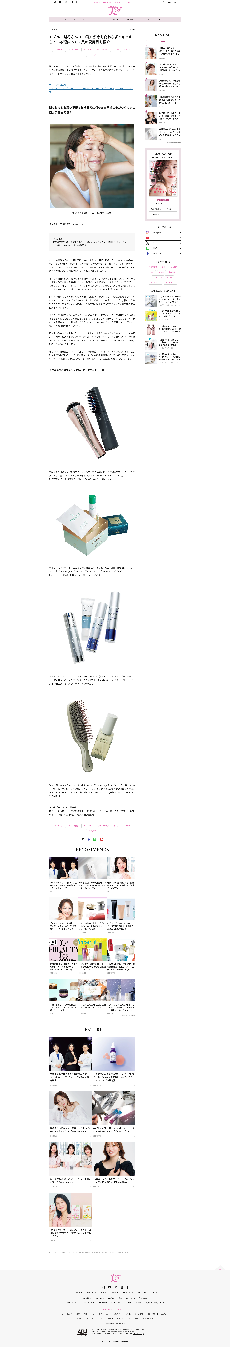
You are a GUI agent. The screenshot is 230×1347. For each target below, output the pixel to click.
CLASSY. (69, 1314)
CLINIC (161, 20)
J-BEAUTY (96, 2)
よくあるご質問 (88, 1302)
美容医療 (111, 1298)
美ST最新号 (107, 2)
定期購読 (156, 214)
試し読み (170, 209)
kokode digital (148, 1318)
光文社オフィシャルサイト (155, 1302)
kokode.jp (107, 1318)
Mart (93, 1314)
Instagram (157, 233)
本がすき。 (96, 1318)
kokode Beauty (120, 1318)
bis (107, 1314)
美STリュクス (133, 2)
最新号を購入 (156, 209)
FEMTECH (130, 20)
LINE (155, 248)
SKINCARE (70, 20)
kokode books (134, 1318)
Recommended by (125, 1015)
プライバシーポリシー (134, 1302)
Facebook (157, 253)
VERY (78, 1314)
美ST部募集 (172, 2)
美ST (100, 1314)
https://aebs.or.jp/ (138, 1334)
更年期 (119, 1298)
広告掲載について (117, 1302)
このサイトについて (73, 1302)
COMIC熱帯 (152, 1314)
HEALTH (146, 20)
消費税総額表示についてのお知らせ (115, 1323)
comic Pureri (164, 1314)
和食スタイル (116, 1314)
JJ (62, 1314)
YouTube (156, 238)
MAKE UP (87, 20)
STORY (85, 1314)
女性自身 (128, 1314)
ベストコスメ (119, 2)
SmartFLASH (139, 1314)
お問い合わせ (102, 1302)
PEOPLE (114, 20)
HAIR (101, 20)
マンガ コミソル (82, 1318)
